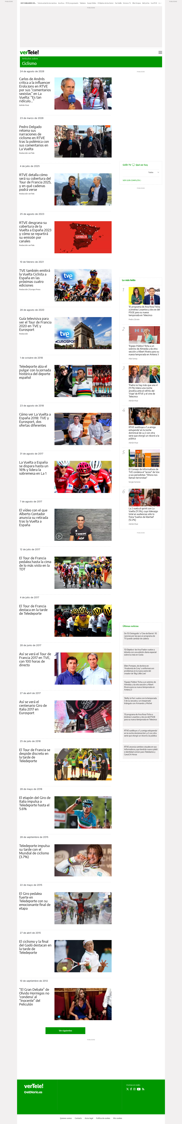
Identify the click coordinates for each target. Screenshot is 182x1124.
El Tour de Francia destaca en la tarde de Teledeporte (33, 609)
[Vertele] (33, 1086)
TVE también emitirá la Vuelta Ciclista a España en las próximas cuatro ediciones (34, 277)
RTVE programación (72, 3)
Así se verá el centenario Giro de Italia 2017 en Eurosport (33, 707)
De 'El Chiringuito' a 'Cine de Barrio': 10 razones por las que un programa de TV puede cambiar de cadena (140, 636)
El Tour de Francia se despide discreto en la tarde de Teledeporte (34, 755)
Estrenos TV (127, 3)
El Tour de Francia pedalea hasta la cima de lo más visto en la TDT (35, 563)
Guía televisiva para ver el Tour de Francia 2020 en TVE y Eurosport (35, 324)
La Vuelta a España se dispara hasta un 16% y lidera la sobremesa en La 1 (33, 467)
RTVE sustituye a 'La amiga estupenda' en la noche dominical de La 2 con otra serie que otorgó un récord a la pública (144, 433)
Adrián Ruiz (24, 105)
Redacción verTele (26, 153)
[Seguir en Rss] (143, 1089)
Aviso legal (89, 1118)
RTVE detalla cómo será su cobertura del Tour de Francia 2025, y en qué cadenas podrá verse (35, 182)
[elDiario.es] (33, 1092)
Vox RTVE (154, 3)
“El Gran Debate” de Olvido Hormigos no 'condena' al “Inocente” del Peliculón (34, 996)
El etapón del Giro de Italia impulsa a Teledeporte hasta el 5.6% (34, 803)
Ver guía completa (131, 180)
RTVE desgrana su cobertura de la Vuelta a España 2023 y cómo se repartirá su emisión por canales (35, 231)
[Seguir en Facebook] (131, 1089)
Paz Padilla (118, 3)
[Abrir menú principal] (160, 52)
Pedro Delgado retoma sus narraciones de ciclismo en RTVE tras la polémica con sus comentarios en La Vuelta (34, 137)
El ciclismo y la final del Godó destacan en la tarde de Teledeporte (35, 947)
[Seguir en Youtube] (139, 1089)
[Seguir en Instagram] (134, 1089)
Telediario (83, 3)
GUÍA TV (135, 165)
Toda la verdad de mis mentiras (47, 3)
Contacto (78, 1118)
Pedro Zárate (134, 319)
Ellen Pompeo (136, 3)
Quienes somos (66, 1118)
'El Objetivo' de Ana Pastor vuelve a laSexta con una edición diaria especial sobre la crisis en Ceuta (140, 652)
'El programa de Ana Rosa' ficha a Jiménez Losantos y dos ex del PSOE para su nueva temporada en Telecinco (144, 311)
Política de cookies (103, 1118)
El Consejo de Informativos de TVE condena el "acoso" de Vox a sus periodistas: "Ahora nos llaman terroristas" (144, 473)
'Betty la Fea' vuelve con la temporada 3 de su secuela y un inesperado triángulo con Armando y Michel (140, 700)
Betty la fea (145, 3)
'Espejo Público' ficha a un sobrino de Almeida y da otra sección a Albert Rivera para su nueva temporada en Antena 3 (144, 350)
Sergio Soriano (134, 482)
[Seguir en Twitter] (127, 1089)
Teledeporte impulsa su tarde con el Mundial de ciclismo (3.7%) (34, 851)
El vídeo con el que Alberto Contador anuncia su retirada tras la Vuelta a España (33, 517)
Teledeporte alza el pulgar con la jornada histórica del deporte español (35, 371)
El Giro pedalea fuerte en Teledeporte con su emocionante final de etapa (34, 900)
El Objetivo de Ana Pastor (106, 3)
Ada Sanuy (133, 358)
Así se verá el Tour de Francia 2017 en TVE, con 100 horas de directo (35, 659)
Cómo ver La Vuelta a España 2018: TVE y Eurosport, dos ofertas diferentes (35, 419)
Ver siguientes (65, 1030)
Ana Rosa (61, 3)
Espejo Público (91, 3)
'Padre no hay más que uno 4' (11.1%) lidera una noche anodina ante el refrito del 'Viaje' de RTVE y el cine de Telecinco (143, 391)
